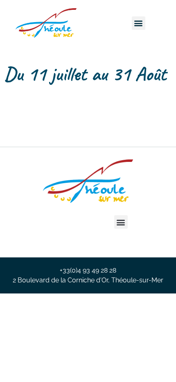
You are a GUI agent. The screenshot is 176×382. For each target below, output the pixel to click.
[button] (138, 23)
